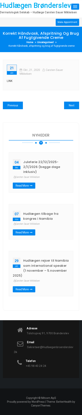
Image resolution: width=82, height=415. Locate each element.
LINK (9, 80)
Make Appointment (67, 22)
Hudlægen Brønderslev (35, 5)
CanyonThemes (40, 405)
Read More (22, 185)
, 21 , (31, 69)
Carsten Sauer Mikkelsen (28, 177)
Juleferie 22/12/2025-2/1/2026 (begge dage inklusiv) (41, 167)
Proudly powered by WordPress (26, 401)
